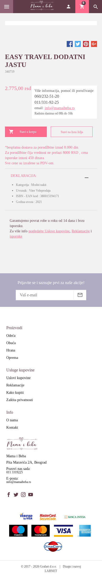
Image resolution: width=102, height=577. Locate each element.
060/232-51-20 (47, 96)
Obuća (11, 343)
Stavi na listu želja (72, 132)
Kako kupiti (15, 393)
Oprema (12, 358)
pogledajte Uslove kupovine (49, 231)
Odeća (10, 336)
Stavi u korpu (28, 132)
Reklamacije (81, 231)
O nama (12, 420)
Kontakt (12, 427)
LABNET (51, 571)
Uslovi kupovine (18, 378)
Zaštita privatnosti (19, 400)
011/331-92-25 (47, 102)
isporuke (16, 236)
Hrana (10, 350)
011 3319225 (14, 472)
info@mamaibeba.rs (60, 108)
